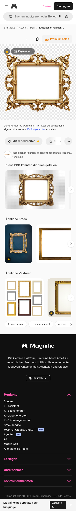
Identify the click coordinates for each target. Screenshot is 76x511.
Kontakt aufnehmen (18, 481)
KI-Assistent (11, 406)
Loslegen (10, 459)
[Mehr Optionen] (27, 39)
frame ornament (41, 324)
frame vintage (16, 324)
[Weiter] (60, 141)
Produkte (10, 394)
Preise (47, 6)
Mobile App (11, 444)
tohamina (17, 156)
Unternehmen (13, 470)
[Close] (70, 505)
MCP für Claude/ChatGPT (23, 429)
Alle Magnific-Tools (16, 448)
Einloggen (63, 6)
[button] (38, 378)
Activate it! (57, 504)
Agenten (12, 434)
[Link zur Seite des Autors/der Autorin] (7, 155)
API (6, 439)
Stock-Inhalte (12, 425)
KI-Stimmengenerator (17, 420)
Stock (22, 27)
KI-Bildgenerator (36, 129)
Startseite (9, 27)
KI (36, 125)
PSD (32, 27)
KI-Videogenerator (15, 415)
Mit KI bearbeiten (21, 142)
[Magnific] (38, 347)
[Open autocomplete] (8, 16)
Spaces (8, 401)
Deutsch (38, 378)
